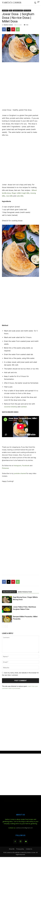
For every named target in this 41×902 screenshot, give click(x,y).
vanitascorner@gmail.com (24, 828)
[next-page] (6, 626)
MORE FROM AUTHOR (25, 592)
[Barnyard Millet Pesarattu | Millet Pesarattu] (7, 618)
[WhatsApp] (18, 29)
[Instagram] (20, 841)
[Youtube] (26, 842)
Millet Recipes (27, 10)
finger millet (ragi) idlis (20, 193)
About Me (11, 849)
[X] (9, 29)
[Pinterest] (13, 29)
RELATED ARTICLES (9, 592)
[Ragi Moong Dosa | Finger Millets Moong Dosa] (7, 599)
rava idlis (9, 196)
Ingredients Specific (17, 10)
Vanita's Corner (8, 25)
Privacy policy (20, 849)
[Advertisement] (20, 85)
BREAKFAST (5, 10)
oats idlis (20, 196)
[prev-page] (3, 626)
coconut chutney (10, 407)
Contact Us (29, 849)
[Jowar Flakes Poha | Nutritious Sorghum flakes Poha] (7, 609)
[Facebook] (4, 29)
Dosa (11, 10)
